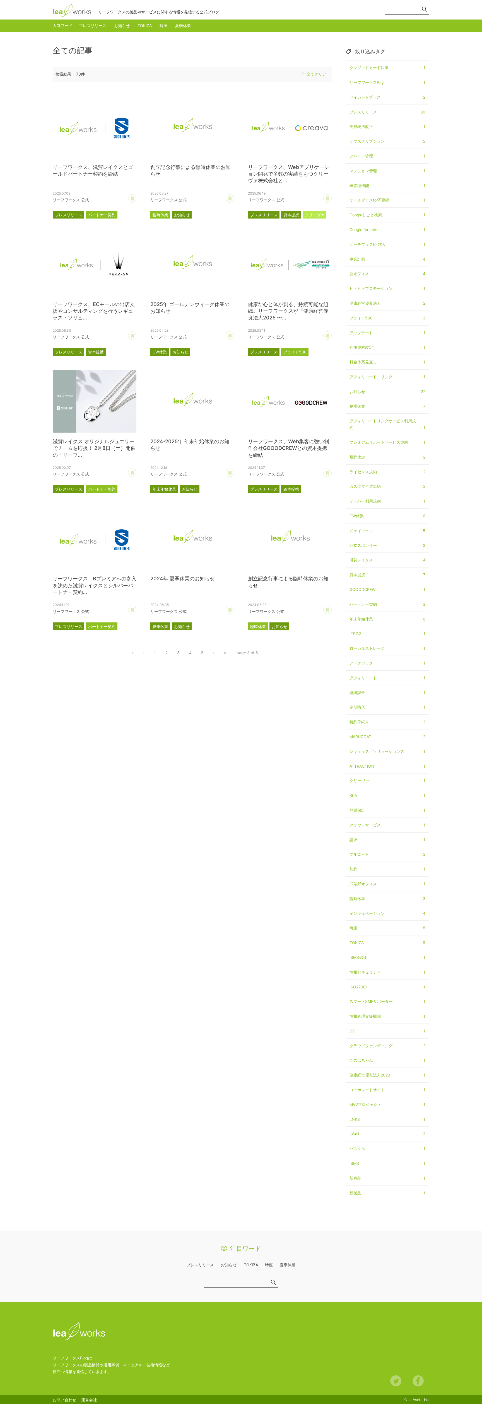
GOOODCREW (387, 589)
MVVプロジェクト (387, 1104)
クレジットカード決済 (387, 67)
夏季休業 (183, 25)
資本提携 (291, 214)
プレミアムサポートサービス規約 (387, 442)
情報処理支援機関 (387, 1016)
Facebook (418, 1380)
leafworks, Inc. (418, 1400)
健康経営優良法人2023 (387, 1075)
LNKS (387, 1119)
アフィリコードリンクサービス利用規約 (387, 424)
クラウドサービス (387, 825)
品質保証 (387, 810)
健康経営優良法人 (387, 303)
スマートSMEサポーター (387, 1001)
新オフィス (387, 273)
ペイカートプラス (387, 97)
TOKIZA (145, 25)
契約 (387, 869)
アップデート (387, 332)
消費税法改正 (387, 126)
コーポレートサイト (387, 1089)
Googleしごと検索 (387, 214)
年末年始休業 (164, 489)
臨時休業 (160, 214)
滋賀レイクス (387, 559)
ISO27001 (387, 987)
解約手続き (387, 721)
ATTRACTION (387, 766)
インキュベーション (387, 913)
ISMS (387, 1163)
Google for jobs (387, 229)
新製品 (387, 1192)
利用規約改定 (387, 347)
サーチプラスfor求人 (387, 244)
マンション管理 (387, 170)
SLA (387, 795)
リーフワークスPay (387, 82)
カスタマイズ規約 (387, 486)
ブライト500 (295, 352)
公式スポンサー (387, 545)
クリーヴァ (314, 214)
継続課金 (387, 692)
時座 (163, 25)
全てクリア (316, 74)
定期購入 (387, 707)
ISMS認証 (387, 957)
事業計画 (387, 259)
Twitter (395, 1380)
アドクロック (387, 663)
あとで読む (331, 196)
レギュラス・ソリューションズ (387, 751)
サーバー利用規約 (387, 501)
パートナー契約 (101, 214)
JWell (387, 1133)
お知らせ (122, 25)
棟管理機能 (387, 185)
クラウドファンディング (387, 1045)
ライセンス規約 (387, 471)
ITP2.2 (387, 633)
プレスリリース (92, 25)
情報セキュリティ (387, 972)
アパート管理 (387, 156)
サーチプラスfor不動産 (387, 200)
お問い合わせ (64, 1399)
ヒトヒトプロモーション (387, 288)
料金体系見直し (387, 362)
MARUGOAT (387, 736)
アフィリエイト (387, 677)
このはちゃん (387, 1060)
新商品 (387, 1178)
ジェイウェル (387, 530)
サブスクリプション (387, 141)
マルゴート (387, 854)
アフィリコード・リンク (387, 376)
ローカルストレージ (387, 648)
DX (387, 1031)
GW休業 (160, 352)
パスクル (387, 1148)
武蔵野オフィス (387, 883)
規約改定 (387, 457)
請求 (387, 839)
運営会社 (89, 1399)
